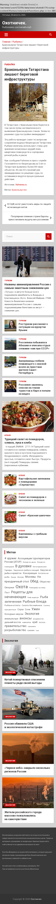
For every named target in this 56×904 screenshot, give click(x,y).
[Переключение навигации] (6, 34)
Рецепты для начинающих (18, 594)
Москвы (30, 576)
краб (34, 622)
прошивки (32, 626)
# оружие (10, 558)
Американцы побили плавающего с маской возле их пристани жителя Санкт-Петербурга (32, 366)
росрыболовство (15, 630)
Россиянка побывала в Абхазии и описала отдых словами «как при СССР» (34, 345)
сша (37, 630)
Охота (22, 586)
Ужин (36, 609)
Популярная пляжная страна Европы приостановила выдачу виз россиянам (29, 218)
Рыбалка (9, 64)
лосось (42, 622)
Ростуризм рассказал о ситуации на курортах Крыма (33, 327)
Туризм (8, 281)
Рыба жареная (33, 597)
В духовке (23, 566)
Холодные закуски (13, 614)
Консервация (30, 573)
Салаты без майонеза (32, 605)
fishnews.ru (21, 184)
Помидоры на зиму (37, 588)
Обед (34, 581)
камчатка (26, 622)
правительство (15, 626)
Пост (7, 592)
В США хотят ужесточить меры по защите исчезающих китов (29, 206)
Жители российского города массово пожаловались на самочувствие (23, 816)
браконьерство (19, 190)
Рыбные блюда (34, 601)
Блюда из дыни (29, 562)
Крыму (13, 577)
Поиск (49, 236)
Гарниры (8, 570)
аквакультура (11, 618)
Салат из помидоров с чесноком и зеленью (32, 498)
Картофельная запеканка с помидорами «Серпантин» (34, 481)
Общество (45, 581)
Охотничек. (14, 22)
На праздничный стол (22, 579)
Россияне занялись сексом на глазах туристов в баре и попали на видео (34, 389)
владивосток (38, 619)
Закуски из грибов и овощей (26, 570)
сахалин (30, 630)
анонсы (26, 618)
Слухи (20, 609)
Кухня (7, 435)
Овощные (9, 587)
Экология (32, 614)
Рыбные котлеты (12, 605)
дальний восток (12, 622)
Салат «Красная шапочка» (35, 515)
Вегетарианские (40, 567)
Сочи (27, 609)
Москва (20, 577)
